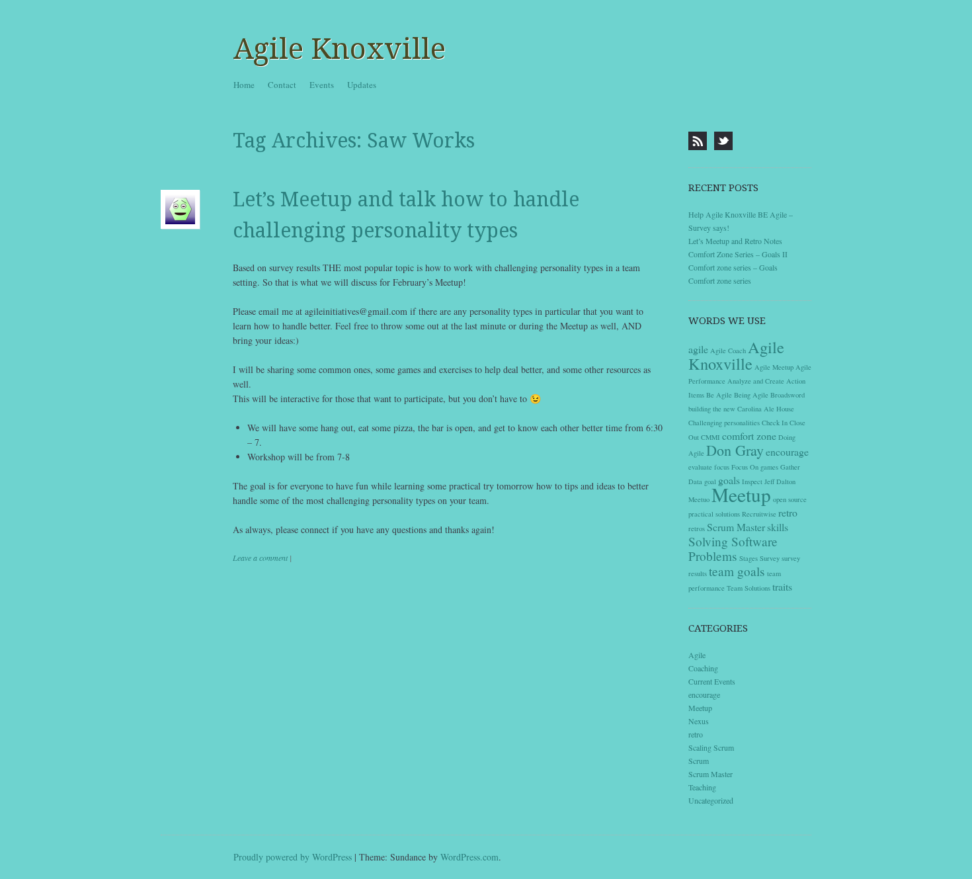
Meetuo (698, 499)
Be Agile (719, 394)
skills (777, 527)
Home (244, 85)
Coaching (703, 668)
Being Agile (751, 394)
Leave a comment (260, 557)
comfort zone (749, 435)
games (769, 467)
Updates (361, 85)
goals (729, 480)
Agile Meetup (773, 367)
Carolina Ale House (765, 408)
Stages (748, 558)
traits (782, 586)
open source (790, 499)
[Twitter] (723, 141)
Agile (697, 654)
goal (710, 481)
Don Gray (735, 450)
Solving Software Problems (733, 548)
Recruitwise (759, 514)
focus (721, 467)
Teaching (702, 787)
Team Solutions (748, 588)
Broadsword (787, 394)
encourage (787, 451)
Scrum (698, 760)
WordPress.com (469, 857)
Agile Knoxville (339, 49)
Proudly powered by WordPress (292, 857)
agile (698, 349)
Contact (282, 85)
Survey (770, 558)
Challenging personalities (724, 422)
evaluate (700, 467)
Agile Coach (728, 350)
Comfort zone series (719, 280)
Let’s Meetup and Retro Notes (735, 240)
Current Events (711, 681)
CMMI (710, 437)
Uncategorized (710, 800)
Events (321, 85)
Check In (775, 422)
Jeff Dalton (779, 481)
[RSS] (697, 141)
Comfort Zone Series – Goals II (738, 254)
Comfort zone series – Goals (733, 267)
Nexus (698, 721)
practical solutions (714, 514)
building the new (711, 408)
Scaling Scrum (711, 747)
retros (696, 528)
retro (787, 512)
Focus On (744, 467)
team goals (737, 571)
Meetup (741, 494)
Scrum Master (736, 527)
